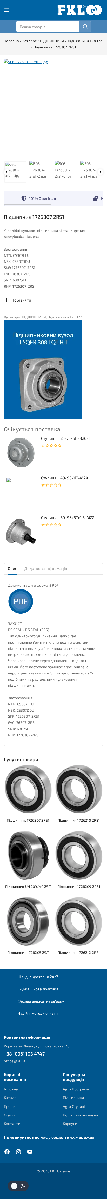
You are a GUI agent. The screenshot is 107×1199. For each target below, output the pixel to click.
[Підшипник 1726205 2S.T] (28, 921)
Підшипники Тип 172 (65, 317)
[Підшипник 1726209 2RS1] (79, 855)
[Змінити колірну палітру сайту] (18, 1186)
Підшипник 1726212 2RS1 (79, 952)
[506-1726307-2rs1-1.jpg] (53, 108)
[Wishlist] (41, 300)
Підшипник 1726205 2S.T (28, 952)
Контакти (12, 1123)
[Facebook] (7, 1152)
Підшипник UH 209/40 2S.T (28, 886)
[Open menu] (7, 10)
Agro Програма (76, 1089)
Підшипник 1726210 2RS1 (79, 820)
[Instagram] (18, 1152)
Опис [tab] (12, 568)
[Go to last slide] (6, 172)
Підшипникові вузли (80, 1115)
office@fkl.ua (14, 1061)
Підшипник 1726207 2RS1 (28, 820)
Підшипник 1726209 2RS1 (78, 886)
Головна (11, 1089)
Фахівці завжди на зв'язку (41, 1001)
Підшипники (73, 1097)
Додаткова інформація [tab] (45, 568)
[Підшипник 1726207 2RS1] (28, 789)
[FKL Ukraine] (79, 10)
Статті (9, 1115)
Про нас (10, 1106)
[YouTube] (30, 1152)
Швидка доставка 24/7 (38, 976)
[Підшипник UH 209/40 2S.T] (28, 855)
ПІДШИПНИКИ (34, 317)
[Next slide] (100, 172)
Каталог (11, 1097)
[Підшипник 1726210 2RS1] (79, 789)
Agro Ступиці (74, 1106)
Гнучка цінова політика (38, 989)
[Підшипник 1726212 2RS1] (79, 921)
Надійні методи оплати (38, 1013)
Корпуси (70, 1123)
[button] (15, 172)
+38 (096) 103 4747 (24, 1054)
